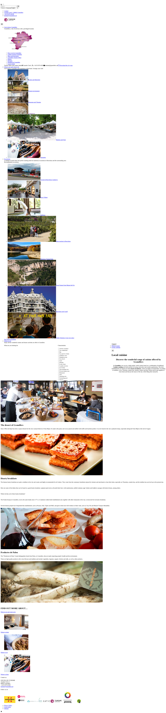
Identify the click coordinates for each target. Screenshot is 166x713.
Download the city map (66, 65)
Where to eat (7, 341)
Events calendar (116, 347)
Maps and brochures (13, 56)
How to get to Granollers (14, 53)
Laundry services (64, 366)
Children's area (63, 355)
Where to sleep (116, 346)
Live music (62, 367)
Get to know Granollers (10, 27)
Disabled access (63, 357)
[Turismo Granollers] (9, 21)
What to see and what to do (11, 67)
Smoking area (63, 376)
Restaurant (62, 373)
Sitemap (6, 708)
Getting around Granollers (15, 54)
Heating (61, 362)
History (10, 59)
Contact (6, 11)
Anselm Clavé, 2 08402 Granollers (13, 12)
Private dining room (64, 371)
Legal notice (7, 707)
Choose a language (6, 8)
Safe (61, 374)
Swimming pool (63, 378)
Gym (61, 360)
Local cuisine (11, 64)
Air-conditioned (63, 350)
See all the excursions (10, 339)
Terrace (61, 379)
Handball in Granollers (14, 62)
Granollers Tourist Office (14, 57)
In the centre (63, 364)
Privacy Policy (8, 705)
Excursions (7, 159)
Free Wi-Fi (62, 359)
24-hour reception (64, 348)
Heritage (10, 60)
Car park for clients (64, 354)
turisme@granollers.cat (10, 15)
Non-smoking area (64, 369)
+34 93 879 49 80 (9, 14)
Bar (60, 352)
